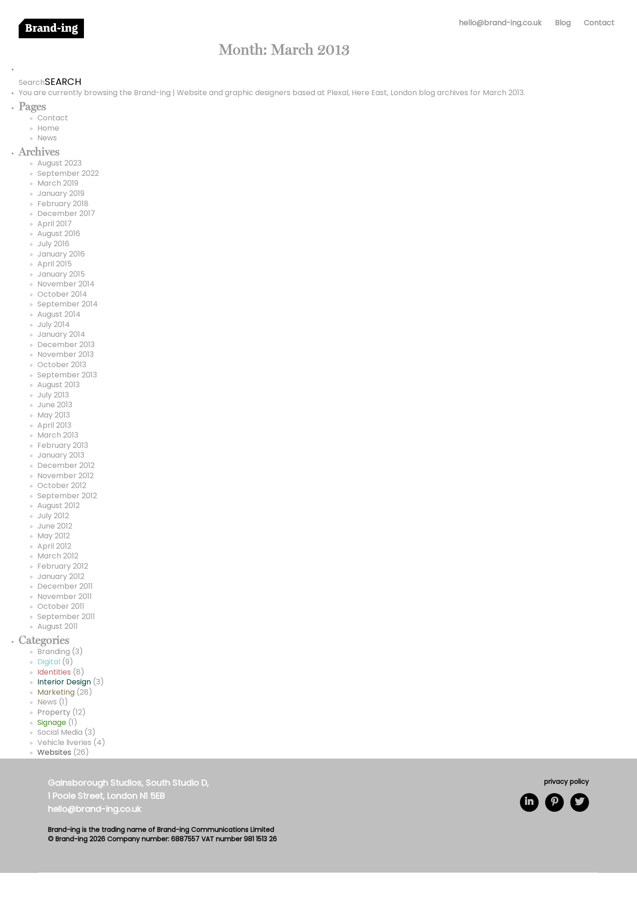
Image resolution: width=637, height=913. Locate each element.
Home (48, 128)
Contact (599, 23)
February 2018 (63, 204)
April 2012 (54, 547)
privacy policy (566, 782)
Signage (51, 723)
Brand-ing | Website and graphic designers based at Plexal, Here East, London (275, 93)
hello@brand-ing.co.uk (500, 23)
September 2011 (66, 617)
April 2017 (54, 224)
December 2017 (66, 214)
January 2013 (60, 456)
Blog (563, 23)
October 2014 (62, 295)
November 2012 (65, 476)
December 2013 (66, 345)
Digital (48, 662)
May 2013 (53, 415)
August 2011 (57, 627)
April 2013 (54, 426)
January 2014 (61, 335)
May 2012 (53, 536)
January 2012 (60, 577)
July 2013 (53, 395)
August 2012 (58, 506)
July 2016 (53, 244)
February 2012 (62, 567)
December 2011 (65, 587)
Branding (53, 652)
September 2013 (67, 375)
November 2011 (64, 597)
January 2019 (60, 194)
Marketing (56, 693)
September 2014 (67, 304)
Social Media (60, 733)
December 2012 (66, 466)
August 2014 (59, 315)
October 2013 (61, 365)
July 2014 (53, 325)
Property (53, 713)
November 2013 (65, 355)
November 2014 (66, 284)
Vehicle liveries (64, 743)
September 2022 (68, 174)
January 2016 (61, 254)
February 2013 (62, 446)
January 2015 (61, 275)
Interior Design (64, 682)
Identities (54, 672)
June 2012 (54, 526)
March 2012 (57, 556)
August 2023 (59, 163)
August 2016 (58, 234)
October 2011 (60, 607)
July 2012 (53, 516)
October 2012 (61, 486)
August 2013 (58, 385)
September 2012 (67, 496)
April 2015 (54, 264)
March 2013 (57, 435)
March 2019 (57, 184)
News (47, 138)
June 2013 (54, 405)
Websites (54, 753)
